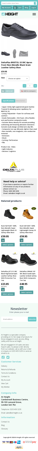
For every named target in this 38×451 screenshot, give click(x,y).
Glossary (4, 429)
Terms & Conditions (8, 373)
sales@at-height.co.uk (16, 193)
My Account (5, 380)
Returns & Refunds (8, 369)
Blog (3, 425)
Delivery (4, 366)
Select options (8, 245)
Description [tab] (20, 101)
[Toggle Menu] (34, 14)
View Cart (4, 383)
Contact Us (5, 376)
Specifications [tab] (8, 101)
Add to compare (29, 91)
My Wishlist (5, 387)
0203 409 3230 (14, 191)
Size (3, 78)
